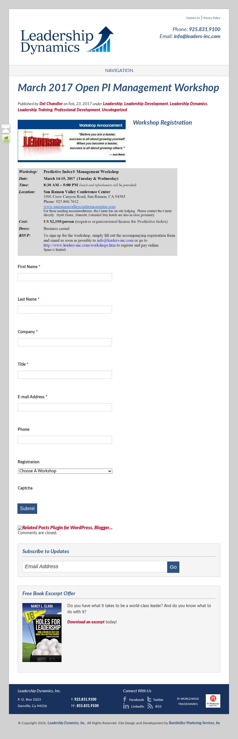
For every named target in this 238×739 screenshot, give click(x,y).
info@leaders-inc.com (197, 36)
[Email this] (5, 132)
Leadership (112, 104)
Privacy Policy (211, 18)
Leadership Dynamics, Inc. (66, 723)
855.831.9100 (88, 706)
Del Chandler (51, 104)
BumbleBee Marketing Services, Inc (194, 723)
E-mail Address (32, 397)
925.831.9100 (204, 29)
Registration (28, 462)
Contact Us (193, 18)
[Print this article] (5, 142)
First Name (29, 267)
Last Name (28, 299)
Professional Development (77, 110)
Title (23, 365)
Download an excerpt (85, 622)
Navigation (119, 70)
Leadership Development (146, 104)
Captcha (25, 488)
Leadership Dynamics (188, 104)
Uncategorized (114, 110)
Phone (23, 430)
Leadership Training (35, 110)
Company (28, 332)
